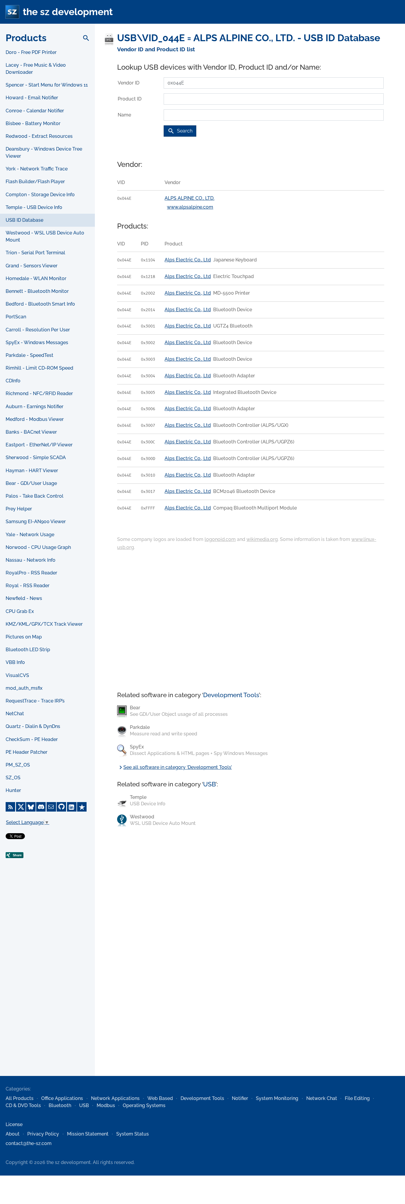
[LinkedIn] (71, 807)
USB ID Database (24, 220)
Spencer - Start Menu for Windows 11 (47, 85)
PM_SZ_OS (18, 765)
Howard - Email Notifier (32, 97)
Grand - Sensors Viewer (32, 266)
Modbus (106, 1105)
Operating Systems (144, 1105)
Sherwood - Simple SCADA (36, 457)
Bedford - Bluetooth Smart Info (40, 304)
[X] (20, 807)
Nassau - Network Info (30, 560)
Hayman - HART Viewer (32, 470)
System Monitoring (277, 1098)
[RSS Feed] (10, 807)
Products (26, 37)
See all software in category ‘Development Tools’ (174, 767)
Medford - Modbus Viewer (35, 419)
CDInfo (13, 381)
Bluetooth (60, 1105)
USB (209, 784)
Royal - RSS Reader (28, 585)
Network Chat (321, 1098)
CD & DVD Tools (23, 1105)
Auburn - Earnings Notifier (34, 406)
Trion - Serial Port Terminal (35, 253)
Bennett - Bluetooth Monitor (37, 291)
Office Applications (62, 1098)
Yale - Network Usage (30, 534)
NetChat (15, 713)
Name (124, 115)
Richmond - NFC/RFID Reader (39, 393)
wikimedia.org (262, 539)
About (13, 1134)
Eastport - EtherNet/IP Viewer (39, 445)
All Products (20, 1098)
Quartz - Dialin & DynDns (33, 726)
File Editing (357, 1098)
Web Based (160, 1098)
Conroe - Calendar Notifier (35, 111)
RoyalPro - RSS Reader (31, 573)
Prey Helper (19, 509)
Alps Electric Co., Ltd (188, 260)
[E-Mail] (51, 807)
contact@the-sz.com (29, 1143)
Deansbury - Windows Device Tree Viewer (44, 152)
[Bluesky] (31, 807)
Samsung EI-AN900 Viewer (36, 521)
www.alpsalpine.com (190, 207)
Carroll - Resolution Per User (38, 330)
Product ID (129, 99)
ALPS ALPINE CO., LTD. (189, 198)
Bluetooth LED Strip (28, 649)
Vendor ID (128, 83)
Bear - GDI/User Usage (31, 483)
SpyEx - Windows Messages (37, 342)
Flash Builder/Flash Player (35, 181)
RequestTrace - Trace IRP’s (35, 701)
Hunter (13, 790)
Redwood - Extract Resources (39, 136)
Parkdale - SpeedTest (29, 355)
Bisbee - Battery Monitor (33, 123)
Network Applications (115, 1098)
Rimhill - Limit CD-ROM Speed (39, 368)
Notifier (240, 1098)
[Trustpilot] (82, 807)
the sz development (68, 11)
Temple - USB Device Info (34, 207)
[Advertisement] (47, 980)
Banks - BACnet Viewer (31, 432)
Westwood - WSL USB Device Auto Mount (45, 236)
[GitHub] (61, 807)
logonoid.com (220, 539)
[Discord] (41, 807)
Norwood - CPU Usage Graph (38, 547)
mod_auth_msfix (24, 688)
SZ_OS (13, 777)
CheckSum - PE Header (32, 739)
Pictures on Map (24, 637)
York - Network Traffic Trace (37, 169)
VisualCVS (17, 675)
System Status (132, 1134)
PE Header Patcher (26, 752)
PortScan (16, 317)
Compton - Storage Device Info (40, 194)
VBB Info (15, 662)
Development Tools (231, 695)
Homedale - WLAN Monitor (36, 278)
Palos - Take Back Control (34, 496)
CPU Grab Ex (20, 611)
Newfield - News (24, 598)
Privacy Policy (43, 1134)
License (14, 1124)
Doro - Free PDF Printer (31, 52)
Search (180, 131)
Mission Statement (88, 1134)
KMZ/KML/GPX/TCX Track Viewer (44, 624)
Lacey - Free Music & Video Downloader (36, 68)
